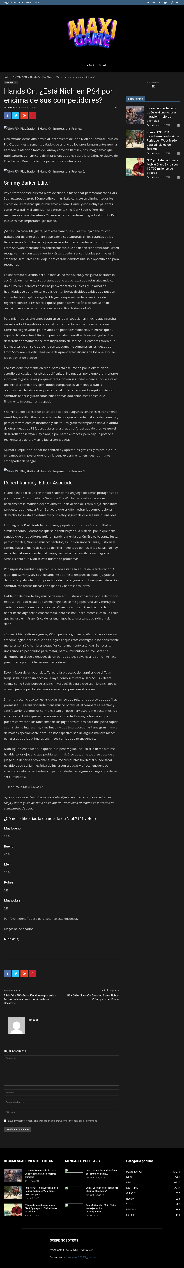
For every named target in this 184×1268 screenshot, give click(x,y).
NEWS (28, 2)
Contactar (87, 1249)
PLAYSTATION (20, 77)
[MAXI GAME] (92, 32)
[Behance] (153, 2)
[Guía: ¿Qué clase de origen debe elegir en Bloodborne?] (74, 1191)
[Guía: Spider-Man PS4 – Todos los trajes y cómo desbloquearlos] (74, 1209)
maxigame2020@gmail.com (82, 1257)
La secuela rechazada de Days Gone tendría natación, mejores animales (40, 1173)
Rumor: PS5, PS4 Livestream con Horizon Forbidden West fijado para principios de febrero (163, 140)
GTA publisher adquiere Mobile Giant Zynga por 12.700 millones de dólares (41, 1208)
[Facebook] (159, 2)
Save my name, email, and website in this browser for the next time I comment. (52, 1120)
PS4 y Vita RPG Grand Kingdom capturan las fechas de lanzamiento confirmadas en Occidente (30, 999)
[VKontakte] (177, 2)
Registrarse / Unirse (13, 2)
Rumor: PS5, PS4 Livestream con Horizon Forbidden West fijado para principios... (41, 1191)
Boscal (11, 107)
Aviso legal (72, 1249)
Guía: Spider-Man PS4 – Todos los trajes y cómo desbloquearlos (101, 1208)
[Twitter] (165, 2)
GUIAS (37, 2)
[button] (148, 2)
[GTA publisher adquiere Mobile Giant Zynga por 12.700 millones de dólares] (135, 167)
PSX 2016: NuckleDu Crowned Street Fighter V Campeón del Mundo (93, 997)
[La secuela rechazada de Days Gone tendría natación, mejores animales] (135, 115)
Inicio (6, 77)
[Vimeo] (171, 2)
